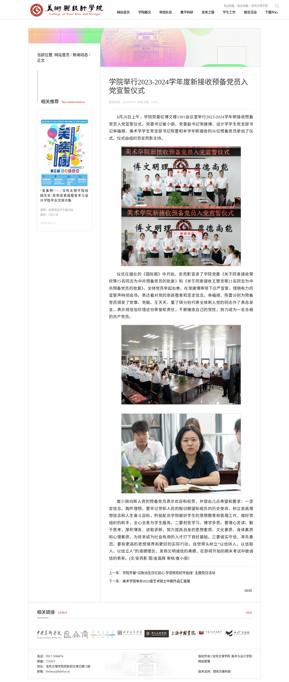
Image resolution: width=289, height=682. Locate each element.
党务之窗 (208, 12)
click (249, 612)
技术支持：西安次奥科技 (214, 671)
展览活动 (250, 12)
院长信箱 (243, 5)
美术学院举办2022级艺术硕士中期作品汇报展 (156, 581)
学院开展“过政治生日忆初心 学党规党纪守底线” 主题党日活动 (168, 573)
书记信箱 (229, 5)
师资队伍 (165, 12)
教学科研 (186, 12)
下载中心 (271, 12)
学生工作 (229, 12)
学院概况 (144, 12)
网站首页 (123, 12)
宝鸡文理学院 (259, 5)
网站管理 (204, 661)
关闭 (248, 590)
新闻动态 (80, 55)
